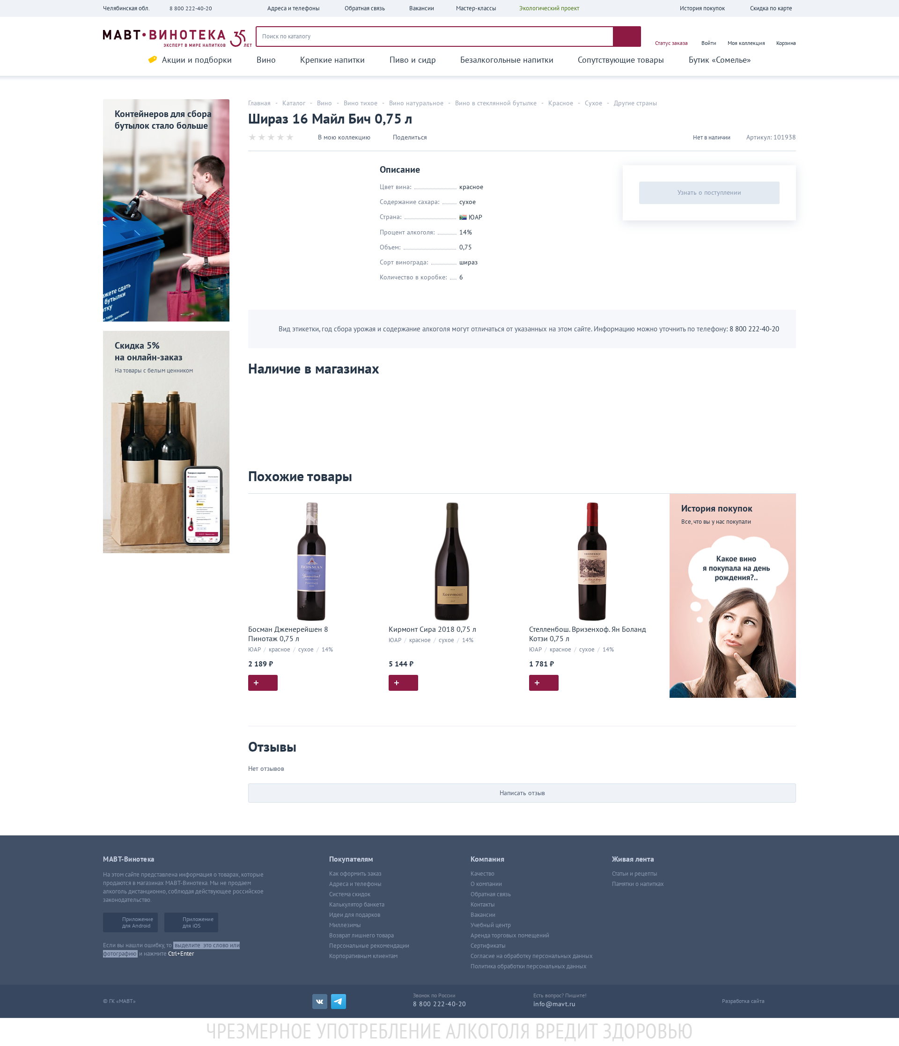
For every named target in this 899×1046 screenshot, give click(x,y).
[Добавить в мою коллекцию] (370, 505)
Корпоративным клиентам (363, 956)
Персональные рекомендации (369, 946)
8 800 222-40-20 (190, 8)
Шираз (468, 262)
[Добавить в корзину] (263, 683)
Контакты (483, 904)
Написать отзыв (522, 793)
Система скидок (349, 894)
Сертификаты (488, 946)
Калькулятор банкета (356, 904)
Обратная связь (491, 894)
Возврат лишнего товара (361, 935)
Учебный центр (491, 925)
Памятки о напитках (638, 884)
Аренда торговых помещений (510, 935)
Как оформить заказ (355, 874)
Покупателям (351, 859)
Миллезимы (345, 925)
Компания (487, 859)
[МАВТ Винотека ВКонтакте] (319, 1001)
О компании (486, 884)
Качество (482, 874)
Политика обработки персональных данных (529, 966)
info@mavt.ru (554, 1004)
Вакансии (483, 915)
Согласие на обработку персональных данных (532, 956)
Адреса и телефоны (355, 884)
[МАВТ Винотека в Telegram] (338, 1001)
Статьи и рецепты (634, 874)
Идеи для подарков (354, 915)
